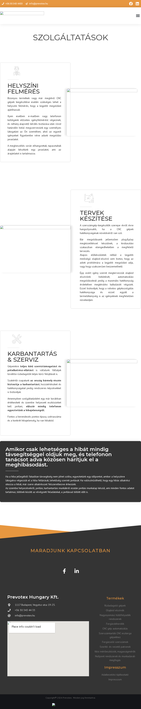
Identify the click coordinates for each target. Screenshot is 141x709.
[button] (138, 16)
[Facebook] (131, 4)
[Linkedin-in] (76, 571)
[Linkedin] (137, 4)
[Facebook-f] (64, 571)
